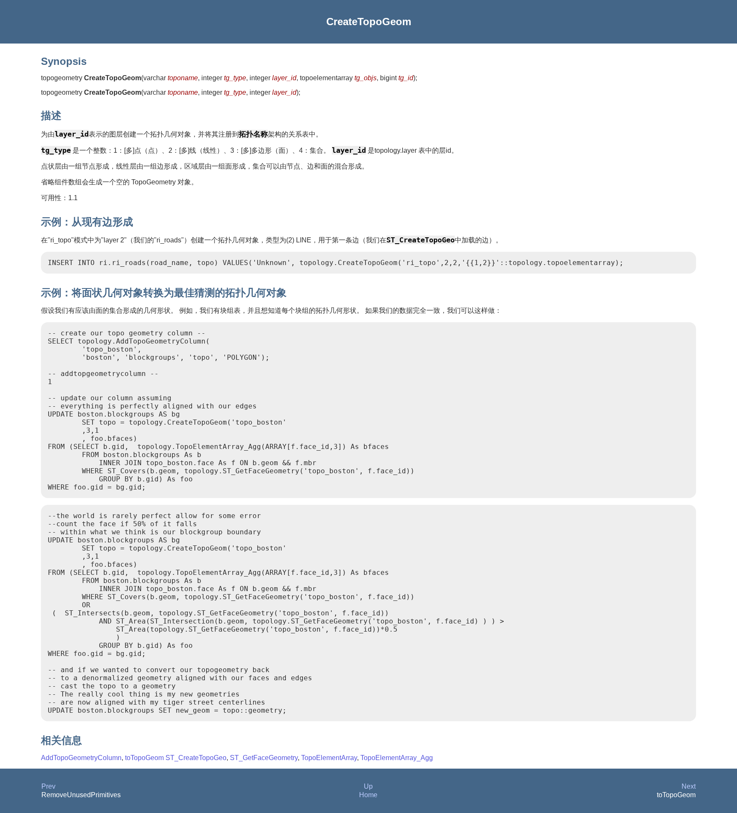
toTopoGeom (144, 757)
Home (368, 794)
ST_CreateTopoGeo (195, 757)
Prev (48, 786)
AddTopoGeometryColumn (81, 757)
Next (689, 786)
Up (368, 786)
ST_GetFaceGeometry (264, 757)
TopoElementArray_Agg (396, 757)
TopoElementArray (329, 757)
